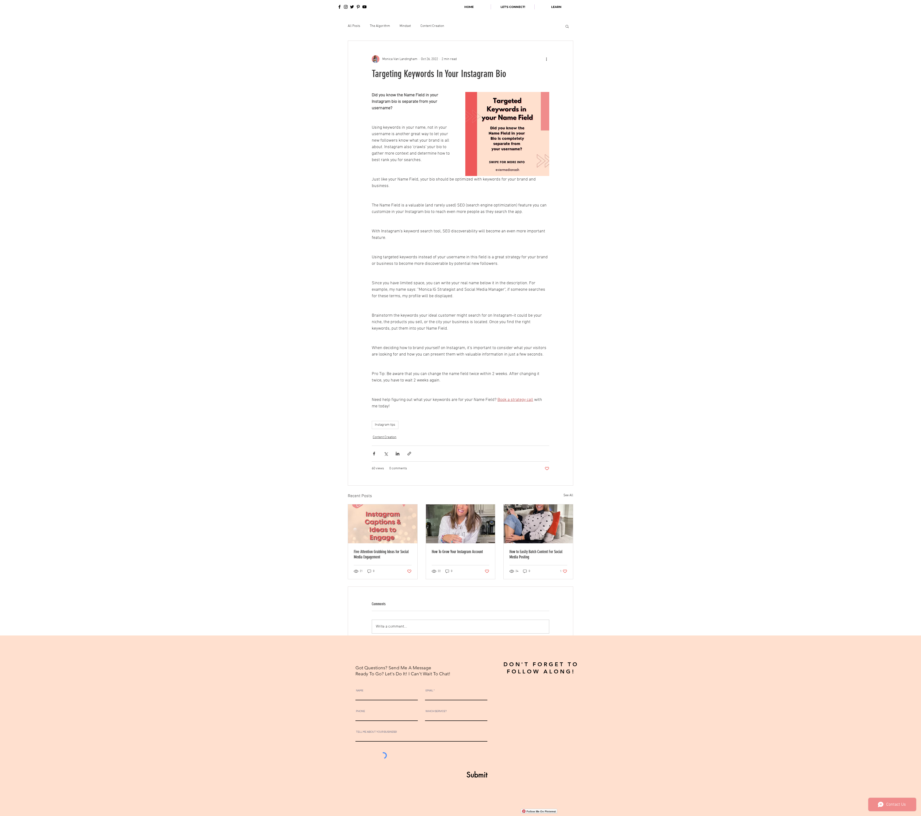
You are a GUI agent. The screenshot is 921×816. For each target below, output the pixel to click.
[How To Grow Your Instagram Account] (460, 523)
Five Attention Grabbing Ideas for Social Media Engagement (381, 554)
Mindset (405, 26)
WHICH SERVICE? (436, 711)
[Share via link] (409, 453)
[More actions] (546, 59)
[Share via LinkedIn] (397, 453)
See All (568, 495)
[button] (567, 26)
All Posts (354, 26)
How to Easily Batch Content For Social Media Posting (535, 554)
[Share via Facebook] (374, 453)
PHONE (360, 711)
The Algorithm (380, 26)
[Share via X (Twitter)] (386, 453)
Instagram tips (385, 425)
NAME (359, 690)
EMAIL (429, 690)
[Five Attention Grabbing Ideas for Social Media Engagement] (382, 523)
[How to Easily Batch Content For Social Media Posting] (538, 523)
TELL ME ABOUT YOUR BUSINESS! (376, 732)
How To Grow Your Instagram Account (457, 551)
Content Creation (432, 26)
